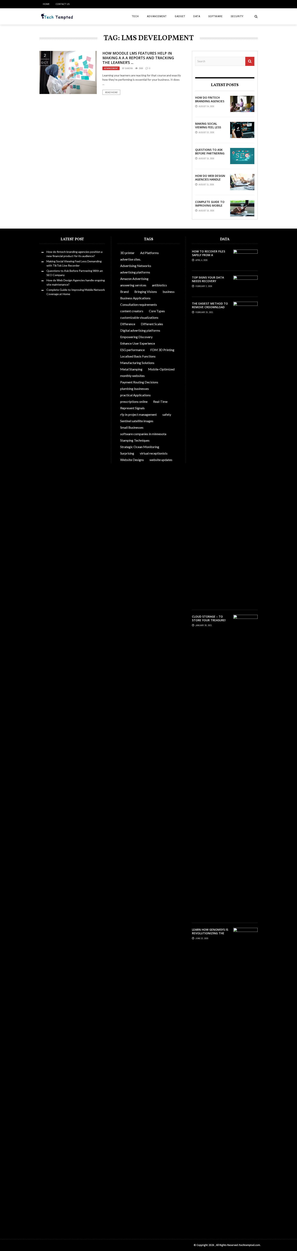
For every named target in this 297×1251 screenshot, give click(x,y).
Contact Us (63, 3)
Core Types (157, 311)
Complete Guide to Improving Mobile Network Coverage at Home (210, 207)
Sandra (129, 68)
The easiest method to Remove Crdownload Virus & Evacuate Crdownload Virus (210, 309)
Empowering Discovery (136, 337)
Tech (135, 16)
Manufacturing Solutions (137, 363)
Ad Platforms (149, 253)
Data (196, 16)
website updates (161, 460)
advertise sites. (130, 259)
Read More (111, 92)
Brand (124, 291)
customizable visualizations (139, 317)
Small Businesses (131, 427)
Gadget (180, 16)
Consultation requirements (138, 304)
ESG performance (132, 350)
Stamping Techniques (135, 440)
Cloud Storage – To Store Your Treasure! (209, 618)
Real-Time (160, 401)
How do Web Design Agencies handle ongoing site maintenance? (210, 181)
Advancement (157, 16)
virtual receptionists (153, 453)
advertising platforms (135, 272)
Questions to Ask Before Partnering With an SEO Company (209, 155)
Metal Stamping (131, 369)
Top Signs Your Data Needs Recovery (208, 279)
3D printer (127, 253)
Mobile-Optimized (161, 369)
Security (237, 16)
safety (166, 414)
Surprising (127, 453)
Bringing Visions (145, 291)
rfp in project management (138, 414)
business (169, 291)
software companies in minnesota (143, 434)
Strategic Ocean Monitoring (139, 447)
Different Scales (152, 324)
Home (46, 3)
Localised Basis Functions (138, 356)
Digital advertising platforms (140, 330)
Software (215, 16)
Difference (127, 324)
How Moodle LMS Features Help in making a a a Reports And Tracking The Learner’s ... (138, 58)
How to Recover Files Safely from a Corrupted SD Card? (208, 255)
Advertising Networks (135, 266)
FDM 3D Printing (162, 350)
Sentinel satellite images (136, 421)
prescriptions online (133, 401)
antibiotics (159, 285)
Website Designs (132, 460)
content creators (131, 311)
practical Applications (135, 395)
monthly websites (132, 376)
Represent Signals (132, 408)
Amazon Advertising (134, 279)
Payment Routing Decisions (139, 382)
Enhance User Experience (137, 343)
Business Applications (135, 298)
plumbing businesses (134, 388)
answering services (133, 285)
